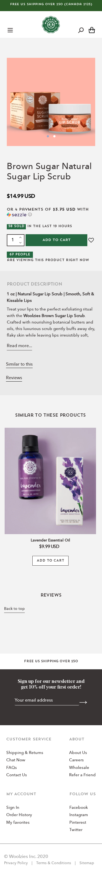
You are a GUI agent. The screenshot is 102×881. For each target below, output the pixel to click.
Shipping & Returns (24, 753)
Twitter (75, 830)
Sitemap (86, 863)
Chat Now (15, 760)
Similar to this (19, 364)
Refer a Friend (82, 775)
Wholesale (79, 768)
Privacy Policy (16, 863)
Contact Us (16, 775)
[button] (51, 212)
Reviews (14, 378)
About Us (78, 753)
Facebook (78, 808)
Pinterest (77, 823)
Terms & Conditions (53, 863)
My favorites (18, 823)
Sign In (12, 808)
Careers (76, 760)
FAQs (11, 768)
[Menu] (10, 30)
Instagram (78, 815)
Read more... (19, 346)
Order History (19, 815)
